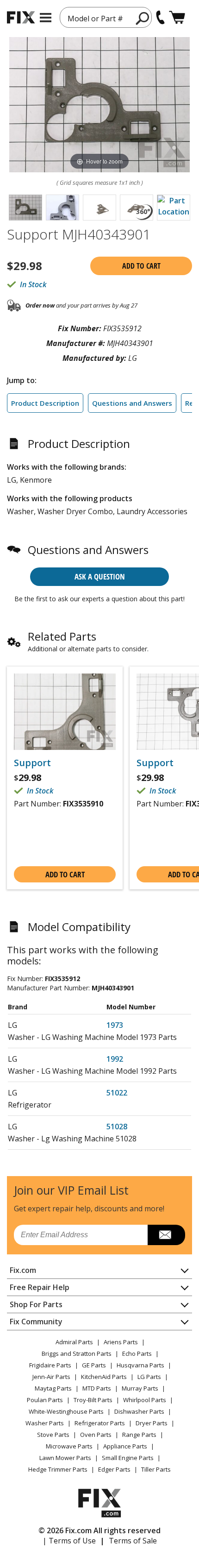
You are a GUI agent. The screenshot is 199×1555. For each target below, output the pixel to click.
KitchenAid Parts (104, 1376)
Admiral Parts (74, 1342)
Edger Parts (114, 1469)
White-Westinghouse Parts (66, 1411)
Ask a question (100, 576)
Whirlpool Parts (144, 1400)
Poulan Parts (45, 1400)
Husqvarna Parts (140, 1365)
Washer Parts (44, 1423)
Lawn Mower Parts (65, 1458)
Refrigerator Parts (100, 1423)
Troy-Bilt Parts (93, 1400)
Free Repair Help (39, 1287)
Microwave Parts (69, 1446)
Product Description (45, 403)
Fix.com (23, 1270)
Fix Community (36, 1321)
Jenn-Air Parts (51, 1376)
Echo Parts (137, 1353)
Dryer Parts (152, 1423)
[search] (142, 18)
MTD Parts (96, 1388)
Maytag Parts (53, 1388)
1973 (114, 1025)
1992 (114, 1059)
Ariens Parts (121, 1342)
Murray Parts (140, 1388)
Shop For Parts (36, 1304)
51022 (116, 1093)
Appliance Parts (125, 1446)
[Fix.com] (21, 17)
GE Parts (94, 1365)
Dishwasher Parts (139, 1411)
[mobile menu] (45, 17)
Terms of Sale (133, 1541)
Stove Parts (53, 1434)
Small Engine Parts (128, 1458)
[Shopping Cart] (177, 17)
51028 (116, 1126)
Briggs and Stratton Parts (77, 1353)
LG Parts (149, 1376)
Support (32, 762)
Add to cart (141, 266)
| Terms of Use (69, 1541)
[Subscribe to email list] (166, 1235)
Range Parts (139, 1434)
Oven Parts (96, 1434)
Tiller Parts (156, 1469)
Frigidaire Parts (50, 1365)
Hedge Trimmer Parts (57, 1469)
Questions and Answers (132, 403)
